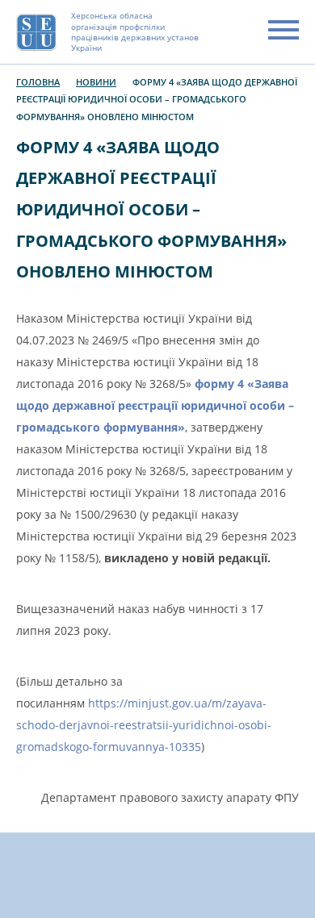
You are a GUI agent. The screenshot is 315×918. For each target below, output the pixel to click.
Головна (38, 82)
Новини (96, 82)
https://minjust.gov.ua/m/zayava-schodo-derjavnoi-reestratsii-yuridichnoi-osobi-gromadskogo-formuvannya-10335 (143, 724)
